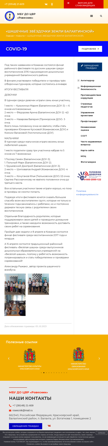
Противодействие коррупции (91, 96)
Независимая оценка (88, 128)
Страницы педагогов (87, 105)
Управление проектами (87, 114)
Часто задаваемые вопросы (91, 143)
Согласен (101, 433)
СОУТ (84, 136)
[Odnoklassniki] (51, 4)
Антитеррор (87, 80)
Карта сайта (87, 150)
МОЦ (83, 156)
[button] (91, 16)
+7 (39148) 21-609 (14, 4)
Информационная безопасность (91, 88)
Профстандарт (89, 121)
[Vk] (46, 4)
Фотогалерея (88, 162)
